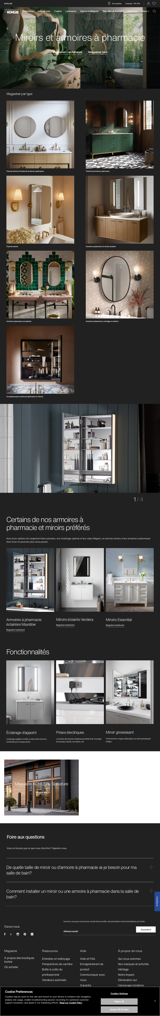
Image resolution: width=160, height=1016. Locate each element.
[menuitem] (29, 11)
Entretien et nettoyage (56, 959)
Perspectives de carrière (57, 964)
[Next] (141, 447)
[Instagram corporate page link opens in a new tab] (18, 934)
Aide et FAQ (87, 959)
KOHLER (8, 3)
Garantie (85, 986)
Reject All (119, 1001)
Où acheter (116, 3)
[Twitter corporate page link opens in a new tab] (11, 934)
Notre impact (126, 975)
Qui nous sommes (129, 959)
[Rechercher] (154, 11)
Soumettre (146, 930)
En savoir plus (41, 793)
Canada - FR (130, 3)
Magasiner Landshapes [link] (67, 52)
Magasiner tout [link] (97, 52)
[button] (80, 870)
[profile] (148, 3)
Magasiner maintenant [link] (15, 630)
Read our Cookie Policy (71, 1002)
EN (138, 3)
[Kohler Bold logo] (12, 11)
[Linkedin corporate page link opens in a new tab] (32, 934)
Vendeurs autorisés (54, 980)
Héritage (123, 970)
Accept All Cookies (119, 1009)
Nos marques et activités (133, 964)
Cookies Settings (119, 993)
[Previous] (18, 447)
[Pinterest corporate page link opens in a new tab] (25, 934)
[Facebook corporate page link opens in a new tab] (4, 934)
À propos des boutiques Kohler (19, 960)
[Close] (155, 1000)
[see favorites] (154, 3)
